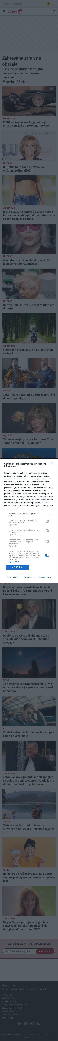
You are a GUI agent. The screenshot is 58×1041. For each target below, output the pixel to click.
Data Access (29, 577)
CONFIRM (17, 567)
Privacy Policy (45, 577)
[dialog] (29, 520)
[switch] (47, 521)
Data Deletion (13, 577)
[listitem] (29, 514)
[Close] (52, 464)
